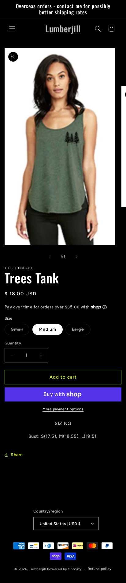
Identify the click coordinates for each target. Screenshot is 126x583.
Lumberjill (37, 569)
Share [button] (17, 454)
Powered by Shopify (64, 569)
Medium (47, 329)
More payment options (63, 409)
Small (20, 330)
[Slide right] (76, 256)
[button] (12, 28)
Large (81, 330)
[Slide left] (49, 256)
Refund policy (100, 569)
